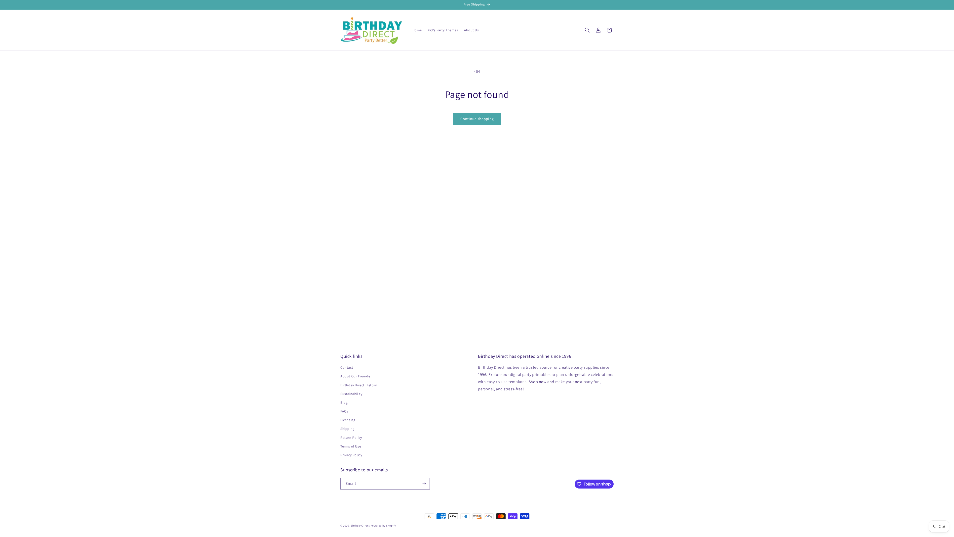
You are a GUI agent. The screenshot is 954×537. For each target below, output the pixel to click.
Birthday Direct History (358, 385)
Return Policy (351, 437)
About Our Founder (356, 376)
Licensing (347, 420)
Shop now (538, 381)
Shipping (347, 428)
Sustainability (351, 394)
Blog (344, 402)
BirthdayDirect (360, 525)
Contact (346, 367)
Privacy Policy (351, 455)
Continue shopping (477, 118)
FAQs (344, 411)
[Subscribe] (424, 484)
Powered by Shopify (383, 525)
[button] (587, 30)
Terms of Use (350, 446)
